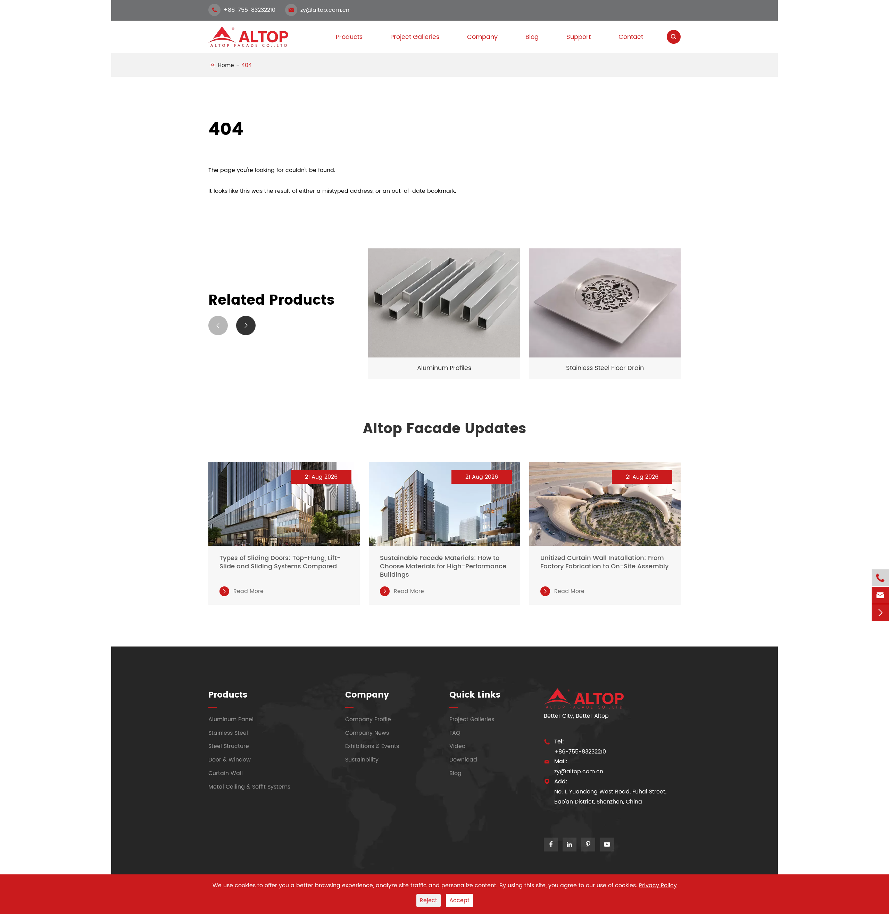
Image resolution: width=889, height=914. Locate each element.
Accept (459, 900)
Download (463, 759)
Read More (243, 591)
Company (482, 37)
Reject (428, 900)
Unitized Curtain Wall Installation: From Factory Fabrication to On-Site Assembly (604, 562)
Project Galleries (414, 37)
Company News (367, 733)
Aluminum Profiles (444, 368)
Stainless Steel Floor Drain (605, 368)
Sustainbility (362, 759)
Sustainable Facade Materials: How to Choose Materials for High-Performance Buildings (443, 566)
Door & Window (229, 759)
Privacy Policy (658, 885)
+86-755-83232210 (243, 10)
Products (227, 695)
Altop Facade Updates (444, 429)
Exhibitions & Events (372, 746)
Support (578, 37)
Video (457, 746)
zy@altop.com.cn (319, 10)
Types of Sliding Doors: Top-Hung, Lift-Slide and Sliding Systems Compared (280, 562)
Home (226, 65)
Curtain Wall (225, 773)
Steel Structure (228, 746)
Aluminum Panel (231, 719)
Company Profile (368, 719)
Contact (630, 37)
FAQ (454, 733)
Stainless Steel (228, 733)
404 (246, 65)
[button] (218, 325)
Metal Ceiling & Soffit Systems (249, 786)
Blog (532, 37)
